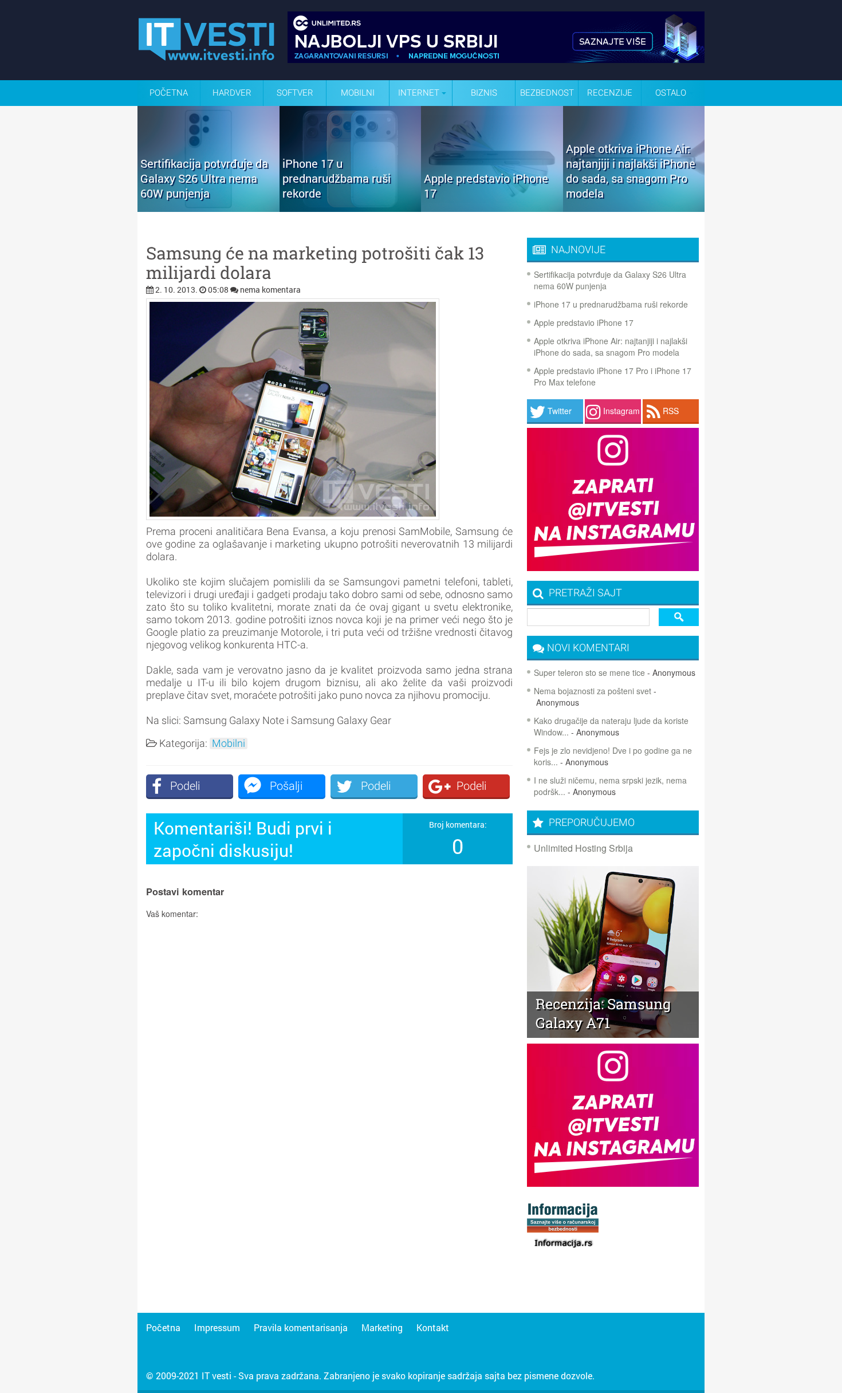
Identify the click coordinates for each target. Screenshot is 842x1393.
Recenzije (609, 93)
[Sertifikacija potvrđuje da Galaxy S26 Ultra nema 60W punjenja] (208, 208)
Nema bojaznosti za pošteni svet (592, 690)
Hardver (232, 93)
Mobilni (358, 93)
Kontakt (432, 1327)
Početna (168, 93)
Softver (295, 93)
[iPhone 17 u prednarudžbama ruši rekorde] (351, 208)
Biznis (484, 93)
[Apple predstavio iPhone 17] (492, 208)
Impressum (217, 1327)
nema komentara (270, 289)
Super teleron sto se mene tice (589, 672)
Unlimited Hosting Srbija (583, 848)
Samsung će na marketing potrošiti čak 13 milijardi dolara (315, 262)
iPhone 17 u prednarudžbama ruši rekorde (611, 304)
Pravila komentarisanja (301, 1327)
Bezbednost (547, 93)
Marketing (382, 1327)
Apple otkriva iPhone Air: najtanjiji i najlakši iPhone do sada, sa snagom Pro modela (610, 346)
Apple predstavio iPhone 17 (584, 322)
